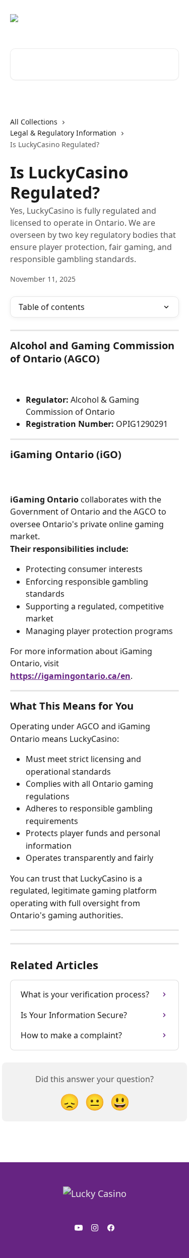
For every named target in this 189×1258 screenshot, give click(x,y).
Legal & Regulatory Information (63, 133)
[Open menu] (170, 18)
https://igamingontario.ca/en (70, 675)
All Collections (33, 122)
